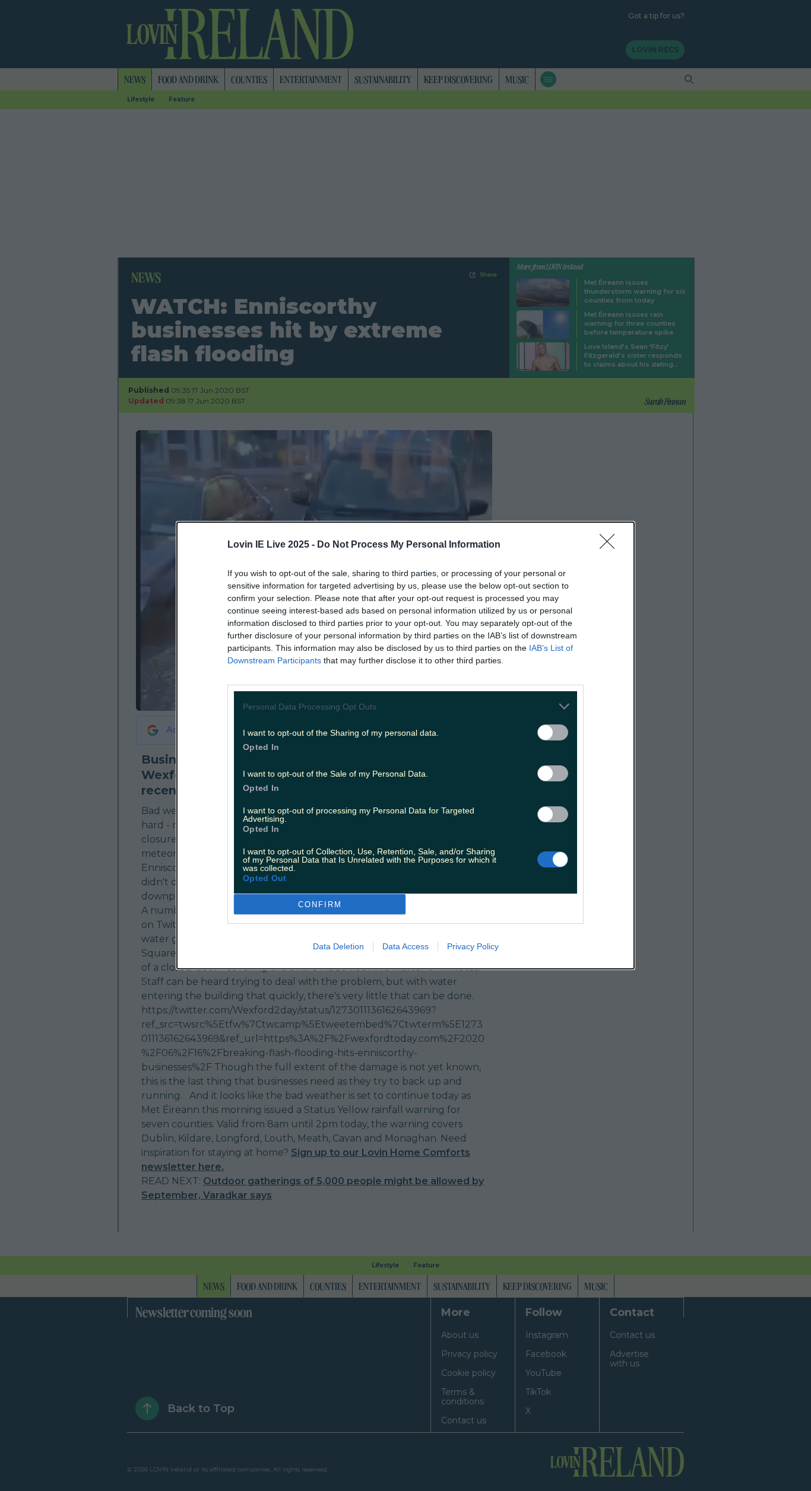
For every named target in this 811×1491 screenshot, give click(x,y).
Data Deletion (338, 946)
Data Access (405, 946)
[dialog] (405, 745)
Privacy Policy (473, 946)
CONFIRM (320, 904)
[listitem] (405, 706)
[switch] (552, 732)
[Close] (611, 545)
